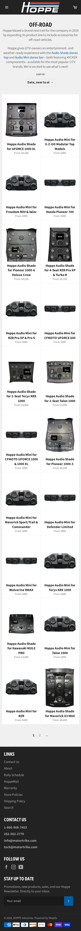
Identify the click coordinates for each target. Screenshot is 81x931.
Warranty (10, 788)
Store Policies (13, 794)
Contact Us (11, 762)
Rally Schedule (14, 775)
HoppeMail (11, 781)
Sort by (40, 74)
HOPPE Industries (23, 918)
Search (9, 807)
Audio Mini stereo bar (29, 57)
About (8, 768)
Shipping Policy (14, 801)
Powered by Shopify (45, 918)
